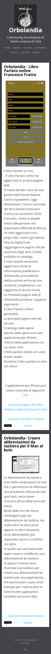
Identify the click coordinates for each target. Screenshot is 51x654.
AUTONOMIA (40, 48)
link (25, 395)
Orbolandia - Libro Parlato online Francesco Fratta (21, 70)
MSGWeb (27, 643)
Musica (14, 52)
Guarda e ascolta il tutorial (25, 419)
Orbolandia (25, 30)
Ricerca (36, 52)
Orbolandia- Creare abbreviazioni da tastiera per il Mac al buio (23, 444)
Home (7, 48)
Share (28, 426)
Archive (17, 48)
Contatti (25, 52)
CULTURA (28, 48)
